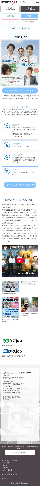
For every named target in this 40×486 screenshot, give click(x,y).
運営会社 (4, 478)
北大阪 (30, 8)
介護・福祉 (10, 16)
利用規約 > (6, 399)
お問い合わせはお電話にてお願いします (21, 90)
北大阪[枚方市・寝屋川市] (10, 460)
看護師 (29, 16)
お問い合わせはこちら (20, 453)
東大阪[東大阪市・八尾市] (10, 474)
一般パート (10, 22)
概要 (13, 28)
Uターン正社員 (29, 22)
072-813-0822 (10, 388)
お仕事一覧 (25, 28)
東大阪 (10, 8)
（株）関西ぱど (8, 375)
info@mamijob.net (13, 390)
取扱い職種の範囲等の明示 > (12, 397)
